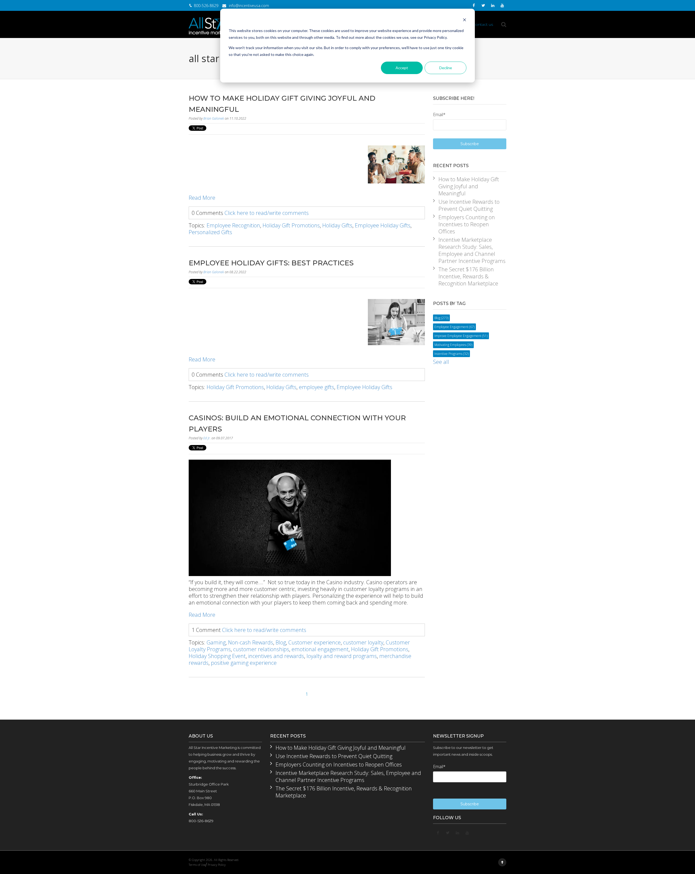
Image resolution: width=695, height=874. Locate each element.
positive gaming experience (244, 662)
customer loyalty (363, 642)
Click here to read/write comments (267, 213)
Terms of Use (197, 865)
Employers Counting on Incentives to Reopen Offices (466, 224)
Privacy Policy (217, 865)
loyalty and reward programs (342, 656)
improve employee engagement (461, 335)
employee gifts (316, 387)
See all (441, 362)
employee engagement (454, 327)
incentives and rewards (276, 656)
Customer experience (314, 642)
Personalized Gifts (210, 232)
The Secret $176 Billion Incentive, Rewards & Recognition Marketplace (468, 276)
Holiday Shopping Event (217, 656)
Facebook (474, 6)
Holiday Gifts (337, 225)
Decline (445, 67)
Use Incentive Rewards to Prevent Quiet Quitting (469, 205)
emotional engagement (320, 649)
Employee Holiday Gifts (382, 225)
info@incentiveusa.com (249, 5)
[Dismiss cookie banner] (464, 20)
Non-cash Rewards (250, 642)
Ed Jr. (207, 438)
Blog (281, 642)
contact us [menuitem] (483, 24)
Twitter (483, 6)
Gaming (216, 642)
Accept (402, 67)
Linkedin (493, 6)
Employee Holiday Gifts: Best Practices (271, 263)
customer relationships (261, 649)
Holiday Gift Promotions (291, 225)
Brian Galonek (213, 118)
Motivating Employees (453, 344)
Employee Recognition (233, 225)
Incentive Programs (451, 353)
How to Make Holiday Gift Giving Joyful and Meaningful (468, 186)
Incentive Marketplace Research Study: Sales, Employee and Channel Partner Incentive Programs (472, 250)
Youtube (502, 6)
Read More (202, 197)
